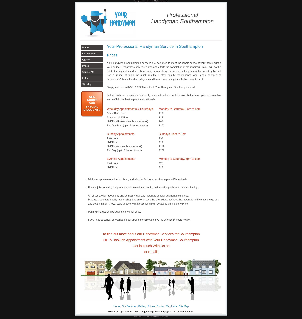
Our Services (89, 53)
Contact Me (88, 72)
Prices (85, 65)
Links (85, 78)
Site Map (86, 84)
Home (85, 47)
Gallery (86, 59)
